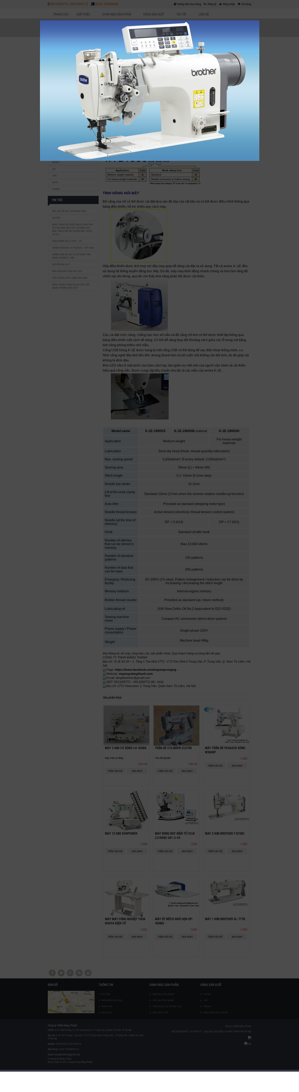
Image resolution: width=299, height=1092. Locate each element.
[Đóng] (259, 20)
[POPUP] (149, 159)
